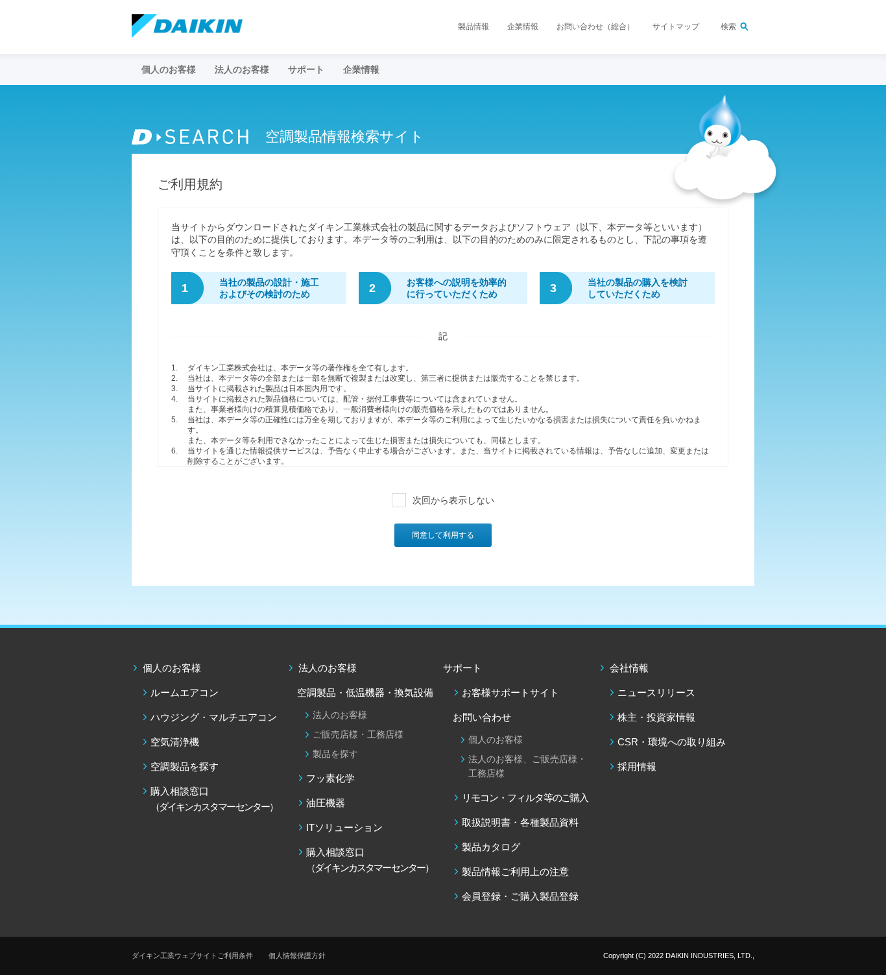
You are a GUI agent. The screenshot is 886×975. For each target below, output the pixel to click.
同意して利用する (443, 535)
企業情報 (522, 26)
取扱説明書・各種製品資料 (520, 822)
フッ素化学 (330, 778)
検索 (728, 26)
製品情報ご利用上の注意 (515, 871)
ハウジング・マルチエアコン (213, 717)
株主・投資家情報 (656, 717)
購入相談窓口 (214, 799)
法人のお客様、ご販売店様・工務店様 (527, 766)
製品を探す (335, 754)
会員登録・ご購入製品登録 (520, 896)
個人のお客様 (172, 667)
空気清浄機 (174, 741)
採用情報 (636, 766)
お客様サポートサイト (510, 692)
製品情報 (473, 26)
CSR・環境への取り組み (671, 741)
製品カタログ (491, 846)
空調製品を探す (184, 766)
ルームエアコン (184, 692)
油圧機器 (325, 802)
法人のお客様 (327, 667)
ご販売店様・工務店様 (358, 734)
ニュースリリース (656, 692)
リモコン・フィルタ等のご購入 (525, 797)
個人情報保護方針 (297, 955)
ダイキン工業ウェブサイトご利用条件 (192, 955)
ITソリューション (344, 827)
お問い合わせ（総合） (595, 26)
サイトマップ (676, 26)
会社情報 (629, 667)
